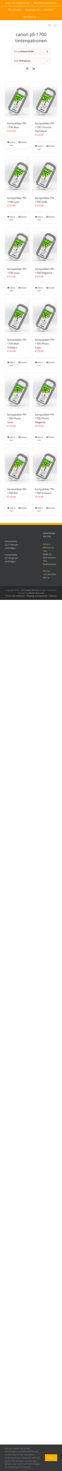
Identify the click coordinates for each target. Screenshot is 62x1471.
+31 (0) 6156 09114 (49, 576)
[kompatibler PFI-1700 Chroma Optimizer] (45, 100)
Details (24, 142)
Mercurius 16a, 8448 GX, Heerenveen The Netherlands (49, 556)
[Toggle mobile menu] (55, 25)
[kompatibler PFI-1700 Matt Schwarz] (17, 316)
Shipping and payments (37, 595)
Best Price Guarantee (44, 2)
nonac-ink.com (32, 590)
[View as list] (34, 69)
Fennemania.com (36, 593)
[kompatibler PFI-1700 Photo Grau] (17, 391)
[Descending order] (47, 51)
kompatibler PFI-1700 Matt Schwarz (17, 343)
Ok (51, 1457)
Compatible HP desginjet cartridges (11, 558)
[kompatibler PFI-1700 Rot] (17, 466)
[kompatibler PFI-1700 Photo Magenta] (45, 391)
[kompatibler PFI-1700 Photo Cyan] (45, 316)
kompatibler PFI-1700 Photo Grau (17, 418)
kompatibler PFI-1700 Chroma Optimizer (45, 127)
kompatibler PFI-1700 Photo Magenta (45, 418)
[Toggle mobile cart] (49, 25)
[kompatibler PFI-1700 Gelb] (45, 174)
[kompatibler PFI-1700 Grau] (17, 245)
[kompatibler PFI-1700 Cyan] (17, 174)
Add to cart (12, 143)
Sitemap (53, 595)
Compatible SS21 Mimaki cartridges (11, 544)
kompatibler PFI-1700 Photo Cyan (45, 343)
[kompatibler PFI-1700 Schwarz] (45, 466)
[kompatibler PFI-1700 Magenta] (45, 245)
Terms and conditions (14, 595)
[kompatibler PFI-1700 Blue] (17, 100)
